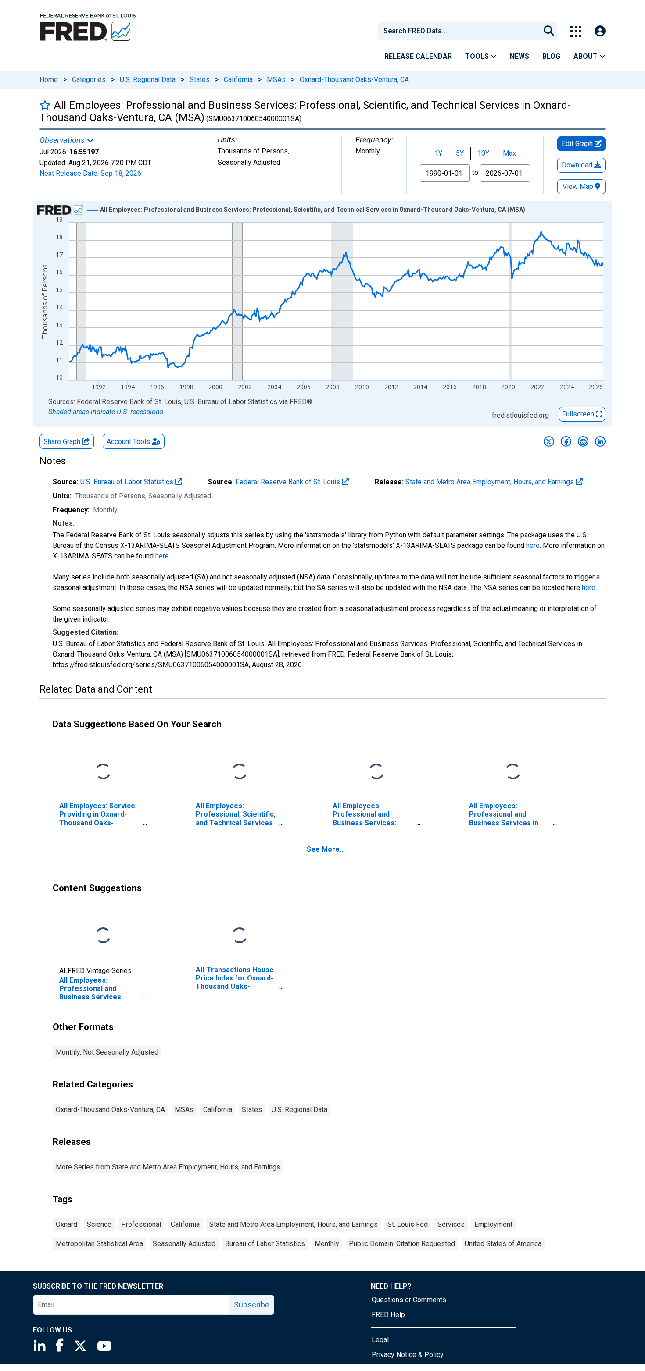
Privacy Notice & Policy (408, 1354)
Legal (380, 1339)
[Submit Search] (549, 31)
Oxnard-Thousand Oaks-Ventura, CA (354, 79)
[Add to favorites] (44, 105)
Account (128, 441)
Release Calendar (418, 56)
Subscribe (251, 1304)
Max (509, 153)
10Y (483, 153)
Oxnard (66, 1224)
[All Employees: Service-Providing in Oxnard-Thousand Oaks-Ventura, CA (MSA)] (103, 772)
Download (578, 165)
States (200, 79)
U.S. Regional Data (148, 79)
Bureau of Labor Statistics (265, 1244)
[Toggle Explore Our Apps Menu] (575, 31)
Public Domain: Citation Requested (402, 1244)
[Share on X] (549, 441)
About (586, 56)
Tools (478, 56)
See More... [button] (326, 849)
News (519, 56)
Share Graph (62, 441)
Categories (89, 79)
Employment (493, 1224)
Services (451, 1224)
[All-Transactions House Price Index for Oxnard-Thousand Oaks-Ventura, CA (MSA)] (239, 936)
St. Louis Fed (407, 1224)
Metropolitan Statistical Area (99, 1244)
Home (48, 79)
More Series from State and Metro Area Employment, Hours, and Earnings (168, 1167)
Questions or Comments (409, 1300)
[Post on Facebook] (566, 441)
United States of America (503, 1244)
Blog (551, 56)
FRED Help (388, 1315)
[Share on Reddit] (583, 441)
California (238, 79)
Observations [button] (62, 140)
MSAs (276, 79)
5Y (460, 153)
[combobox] (458, 31)
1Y (438, 153)
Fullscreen (579, 414)
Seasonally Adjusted (184, 1244)
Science (99, 1224)
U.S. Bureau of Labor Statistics (127, 482)
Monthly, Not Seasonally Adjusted (107, 1052)
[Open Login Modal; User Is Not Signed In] (600, 31)
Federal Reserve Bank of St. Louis (289, 482)
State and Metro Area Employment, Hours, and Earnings (490, 482)
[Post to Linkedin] (600, 441)
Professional (141, 1224)
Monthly (327, 1244)
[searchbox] (460, 31)
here (533, 545)
